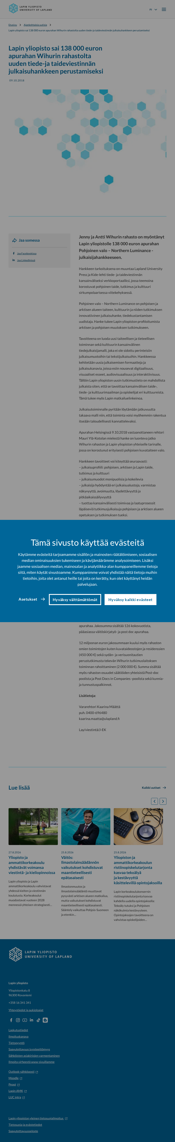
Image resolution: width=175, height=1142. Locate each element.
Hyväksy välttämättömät (75, 599)
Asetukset (28, 599)
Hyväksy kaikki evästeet (130, 599)
